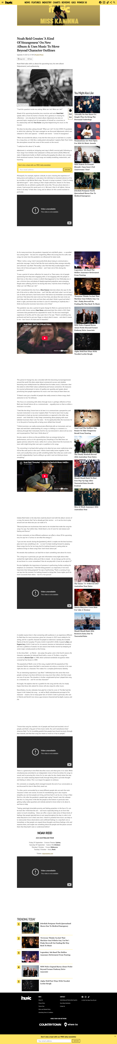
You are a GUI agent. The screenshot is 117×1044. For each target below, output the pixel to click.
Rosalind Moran (39, 55)
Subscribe (67, 170)
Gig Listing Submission (65, 1003)
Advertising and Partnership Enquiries (68, 1000)
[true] (115, 1036)
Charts (56, 2)
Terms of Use (41, 1006)
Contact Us (62, 1006)
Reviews (66, 2)
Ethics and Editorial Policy (44, 1009)
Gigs (73, 2)
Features (36, 2)
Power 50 (82, 2)
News (27, 2)
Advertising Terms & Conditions (46, 1012)
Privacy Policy (42, 1003)
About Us (41, 1000)
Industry (47, 2)
